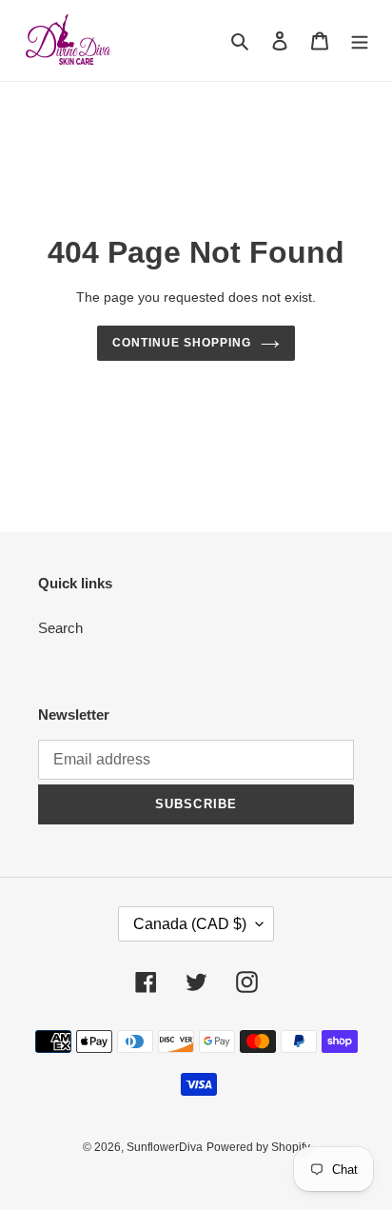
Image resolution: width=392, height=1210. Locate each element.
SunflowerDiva (165, 1147)
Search (60, 628)
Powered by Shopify (258, 1147)
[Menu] (360, 40)
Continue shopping (181, 342)
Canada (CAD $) (189, 924)
